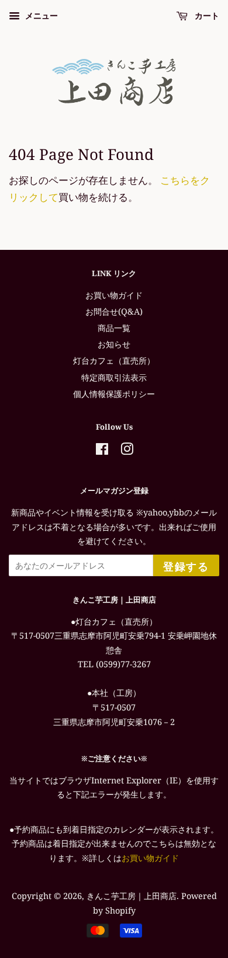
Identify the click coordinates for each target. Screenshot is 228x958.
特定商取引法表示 (114, 377)
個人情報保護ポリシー (114, 393)
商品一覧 (114, 327)
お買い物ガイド (114, 295)
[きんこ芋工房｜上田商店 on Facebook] (102, 451)
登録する (186, 566)
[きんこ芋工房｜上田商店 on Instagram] (126, 451)
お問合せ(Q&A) (114, 311)
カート (205, 15)
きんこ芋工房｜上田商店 (132, 895)
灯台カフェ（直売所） (114, 360)
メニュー (40, 15)
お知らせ (114, 344)
